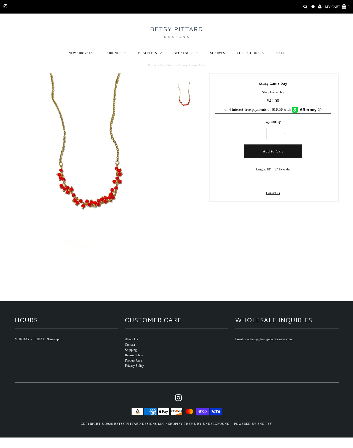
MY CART (337, 7)
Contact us (273, 193)
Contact (130, 345)
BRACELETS (147, 53)
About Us (131, 339)
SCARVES (217, 53)
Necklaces (168, 65)
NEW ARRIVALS (80, 53)
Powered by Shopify (253, 423)
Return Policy (134, 355)
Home (152, 65)
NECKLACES (183, 53)
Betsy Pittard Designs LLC (139, 423)
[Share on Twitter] (272, 182)
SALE (280, 53)
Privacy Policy (134, 366)
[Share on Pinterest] (282, 182)
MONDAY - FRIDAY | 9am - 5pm (38, 339)
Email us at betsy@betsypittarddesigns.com (263, 339)
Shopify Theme (182, 423)
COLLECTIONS (248, 53)
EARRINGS (113, 53)
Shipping (131, 350)
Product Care (133, 360)
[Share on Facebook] (264, 182)
